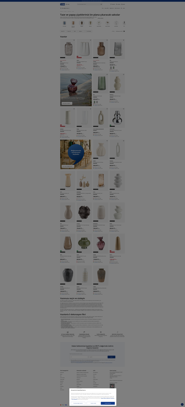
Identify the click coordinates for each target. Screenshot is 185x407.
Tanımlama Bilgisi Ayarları (78, 403)
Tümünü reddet (93, 403)
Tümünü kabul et (108, 403)
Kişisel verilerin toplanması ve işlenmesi (107, 398)
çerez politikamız (74, 399)
